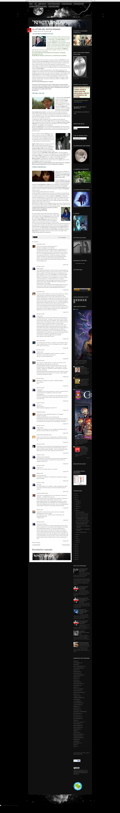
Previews (75, 720)
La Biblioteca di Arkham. (78, 697)
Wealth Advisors (65, 799)
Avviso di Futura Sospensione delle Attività (81, 579)
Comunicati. (75, 669)
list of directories (55, 800)
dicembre (77, 501)
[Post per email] (50, 31)
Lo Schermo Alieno (77, 704)
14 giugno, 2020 (65, 358)
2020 (76, 499)
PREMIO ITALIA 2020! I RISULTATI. (82, 514)
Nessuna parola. (76, 709)
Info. (36, 3)
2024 (76, 493)
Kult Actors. (64, 237)
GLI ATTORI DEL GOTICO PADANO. (46, 29)
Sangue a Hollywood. (77, 727)
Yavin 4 (74, 746)
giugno (77, 510)
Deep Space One (76, 671)
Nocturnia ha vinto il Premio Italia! (81, 515)
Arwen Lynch (39, 340)
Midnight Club (76, 706)
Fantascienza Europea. (77, 683)
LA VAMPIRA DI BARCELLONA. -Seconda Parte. (84, 632)
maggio (77, 534)
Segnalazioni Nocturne (77, 734)
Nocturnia (36, 21)
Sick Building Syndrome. (78, 737)
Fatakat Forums (61, 800)
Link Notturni (32, 6)
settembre (78, 506)
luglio (77, 508)
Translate (82, 140)
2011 (76, 559)
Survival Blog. (76, 739)
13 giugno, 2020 (65, 264)
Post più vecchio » (66, 544)
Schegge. (75, 730)
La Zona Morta (76, 699)
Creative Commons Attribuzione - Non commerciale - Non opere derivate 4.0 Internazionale (80, 772)
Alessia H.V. (39, 444)
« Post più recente (36, 544)
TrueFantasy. (75, 741)
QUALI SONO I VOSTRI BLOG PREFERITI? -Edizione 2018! (83, 588)
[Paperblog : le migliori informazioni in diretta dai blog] (76, 761)
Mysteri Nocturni (42, 3)
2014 (76, 553)
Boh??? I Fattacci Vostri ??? (78, 666)
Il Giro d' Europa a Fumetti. (54, 3)
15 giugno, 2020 (65, 442)
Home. (31, 3)
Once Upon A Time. (77, 716)
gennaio (77, 542)
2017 (76, 548)
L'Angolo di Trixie (76, 695)
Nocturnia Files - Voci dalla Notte (79, 711)
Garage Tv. (75, 687)
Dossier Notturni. (76, 673)
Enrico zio (38, 378)
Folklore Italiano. (76, 685)
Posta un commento (36, 542)
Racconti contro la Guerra (78, 722)
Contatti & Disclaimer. (42, 6)
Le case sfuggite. (76, 701)
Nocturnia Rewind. (76, 713)
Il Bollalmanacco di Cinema (80, 446)
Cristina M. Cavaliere (41, 493)
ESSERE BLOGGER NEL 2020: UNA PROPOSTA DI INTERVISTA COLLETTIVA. (84, 644)
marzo (77, 538)
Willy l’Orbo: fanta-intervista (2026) (81, 360)
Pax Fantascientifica (77, 718)
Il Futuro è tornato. (76, 690)
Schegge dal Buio (76, 728)
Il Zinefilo (76, 309)
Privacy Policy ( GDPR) (54, 6)
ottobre (77, 504)
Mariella (38, 473)
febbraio (77, 540)
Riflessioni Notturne (77, 725)
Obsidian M (39, 360)
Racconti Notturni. (76, 723)
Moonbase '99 (76, 708)
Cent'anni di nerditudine (79, 366)
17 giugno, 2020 (65, 520)
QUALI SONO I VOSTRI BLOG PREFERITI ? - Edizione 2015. (83, 622)
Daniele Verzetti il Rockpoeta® (42, 434)
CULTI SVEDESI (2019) (79, 512)
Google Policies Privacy (77, 754)
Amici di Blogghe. (76, 662)
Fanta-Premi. (75, 680)
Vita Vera (75, 744)
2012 (76, 557)
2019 (76, 544)
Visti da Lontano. (76, 742)
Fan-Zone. (75, 678)
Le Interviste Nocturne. (67, 3)
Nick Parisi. (39, 266)
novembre (78, 503)
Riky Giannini (39, 244)
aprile (77, 536)
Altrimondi (75, 661)
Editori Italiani (76, 676)
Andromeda (75, 664)
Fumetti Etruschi (78, 389)
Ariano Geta (39, 291)
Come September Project (78, 668)
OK (94, 0)
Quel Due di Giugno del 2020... (81, 532)
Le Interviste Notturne (77, 702)
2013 (76, 555)
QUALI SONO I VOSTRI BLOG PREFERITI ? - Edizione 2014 (83, 570)
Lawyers (65, 800)
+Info (91, 0)
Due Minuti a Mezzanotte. (78, 675)
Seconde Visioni (76, 732)
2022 (76, 495)
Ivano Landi (77, 378)
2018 (76, 546)
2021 (76, 497)
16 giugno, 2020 (65, 491)
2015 (76, 551)
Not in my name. (76, 715)
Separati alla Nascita (77, 735)
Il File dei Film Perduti (78, 3)
